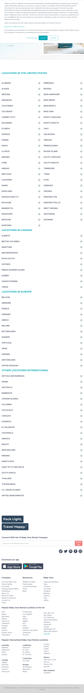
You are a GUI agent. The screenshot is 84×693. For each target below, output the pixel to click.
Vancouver (6, 672)
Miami (25, 619)
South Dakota (51, 163)
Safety (46, 600)
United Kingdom (10, 366)
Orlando (26, 628)
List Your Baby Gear (9, 582)
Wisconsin (49, 214)
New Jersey (49, 100)
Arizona (6, 94)
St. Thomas (27, 654)
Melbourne (6, 650)
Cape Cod (5, 621)
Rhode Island (51, 151)
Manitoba (7, 247)
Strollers (47, 586)
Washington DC (50, 629)
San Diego (48, 615)
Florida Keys (27, 612)
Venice (46, 651)
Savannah (47, 624)
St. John (26, 650)
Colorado (7, 111)
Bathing (47, 593)
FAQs (4, 603)
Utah (46, 180)
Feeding (47, 591)
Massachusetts (10, 197)
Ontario (6, 264)
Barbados (7, 393)
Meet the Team (8, 596)
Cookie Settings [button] (31, 38)
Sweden (6, 354)
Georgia (6, 134)
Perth (4, 652)
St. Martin (26, 652)
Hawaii (5, 140)
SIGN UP (78, 543)
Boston (4, 619)
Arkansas (7, 100)
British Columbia (11, 241)
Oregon (48, 140)
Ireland (6, 326)
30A (3, 612)
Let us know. (10, 45)
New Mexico (50, 106)
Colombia (7, 404)
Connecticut (8, 117)
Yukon (5, 287)
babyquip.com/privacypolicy (14, 26)
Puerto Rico (8, 461)
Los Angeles (27, 614)
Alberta (6, 236)
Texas (47, 174)
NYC (24, 623)
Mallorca (47, 653)
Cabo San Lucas (50, 660)
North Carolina (52, 117)
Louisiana (7, 180)
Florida (6, 129)
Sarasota (47, 622)
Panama (6, 456)
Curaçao (6, 416)
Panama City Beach (30, 630)
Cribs (45, 584)
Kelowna (5, 665)
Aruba (5, 382)
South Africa (9, 473)
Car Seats (47, 589)
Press (25, 589)
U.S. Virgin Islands (11, 490)
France (5, 309)
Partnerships (27, 584)
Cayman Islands (10, 399)
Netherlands (9, 331)
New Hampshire (52, 94)
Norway (6, 337)
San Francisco (49, 618)
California (7, 106)
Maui (24, 616)
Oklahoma (49, 134)
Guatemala (7, 433)
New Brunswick (10, 253)
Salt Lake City (49, 613)
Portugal (7, 343)
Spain (4, 348)
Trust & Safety (7, 584)
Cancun (46, 662)
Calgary (4, 662)
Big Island (5, 616)
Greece (5, 320)
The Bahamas (8, 484)
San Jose (26, 661)
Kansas (5, 168)
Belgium (6, 297)
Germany (6, 314)
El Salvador (8, 427)
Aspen (4, 614)
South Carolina (52, 157)
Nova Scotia (8, 258)
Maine (5, 185)
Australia (7, 387)
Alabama (6, 83)
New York (49, 111)
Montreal (5, 667)
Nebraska (49, 83)
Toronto (5, 669)
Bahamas (26, 648)
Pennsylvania (51, 146)
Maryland (7, 191)
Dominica (6, 422)
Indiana (6, 157)
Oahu (25, 626)
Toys (45, 598)
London (47, 644)
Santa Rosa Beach (51, 620)
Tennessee (49, 168)
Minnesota (7, 208)
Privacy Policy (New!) (39, 688)
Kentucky (6, 174)
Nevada (47, 89)
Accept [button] (43, 38)
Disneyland (6, 635)
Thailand (6, 478)
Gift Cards (5, 586)
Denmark (6, 303)
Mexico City (48, 664)
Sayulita (47, 666)
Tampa (46, 627)
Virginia (48, 191)
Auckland (47, 673)
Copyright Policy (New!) (55, 688)
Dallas (4, 628)
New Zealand (8, 450)
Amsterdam (27, 667)
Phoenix (26, 635)
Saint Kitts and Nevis (13, 467)
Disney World (7, 633)
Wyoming (48, 220)
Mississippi (7, 214)
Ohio (46, 129)
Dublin (46, 649)
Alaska (5, 89)
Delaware (7, 123)
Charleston (6, 623)
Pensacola (27, 633)
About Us (5, 593)
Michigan (6, 203)
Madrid (46, 646)
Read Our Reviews (9, 598)
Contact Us (6, 600)
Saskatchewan (10, 281)
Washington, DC (52, 203)
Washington (50, 197)
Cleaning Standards (51, 582)
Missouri (6, 220)
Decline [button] (53, 38)
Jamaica (6, 439)
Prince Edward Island (13, 270)
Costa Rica (7, 410)
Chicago (5, 626)
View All (47, 634)
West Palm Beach (51, 631)
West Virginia (51, 208)
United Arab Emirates (13, 496)
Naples (25, 621)
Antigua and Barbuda (13, 376)
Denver (4, 630)
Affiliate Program (29, 582)
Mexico (5, 444)
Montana (6, 225)
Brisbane (5, 648)
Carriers (46, 596)
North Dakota (51, 123)
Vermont (48, 185)
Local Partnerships (30, 586)
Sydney (4, 654)
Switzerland (8, 360)
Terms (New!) (68, 688)
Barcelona (26, 669)
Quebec (5, 276)
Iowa (4, 163)
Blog (24, 591)
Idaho (5, 146)
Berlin (25, 672)
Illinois (6, 151)
